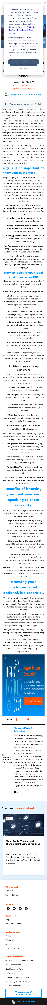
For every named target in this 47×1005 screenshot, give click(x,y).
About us (9, 891)
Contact (8, 936)
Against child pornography (17, 977)
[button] (6, 104)
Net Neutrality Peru (14, 969)
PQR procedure (12, 948)
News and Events (13, 924)
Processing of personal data (17, 981)
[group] (23, 104)
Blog (7, 920)
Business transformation (23, 85)
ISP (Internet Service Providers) (23, 89)
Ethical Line (10, 940)
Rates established (13, 965)
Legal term (10, 973)
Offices (8, 944)
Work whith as (11, 895)
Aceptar (23, 62)
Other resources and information (19, 960)
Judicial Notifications (14, 986)
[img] (36, 104)
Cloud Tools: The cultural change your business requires (23, 842)
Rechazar (23, 68)
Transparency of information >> (23, 993)
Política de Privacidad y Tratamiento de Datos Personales (21, 30)
